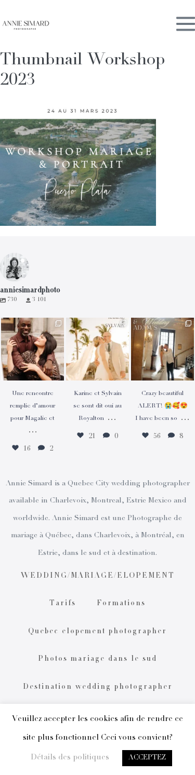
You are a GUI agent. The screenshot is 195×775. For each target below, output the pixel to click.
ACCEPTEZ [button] (147, 758)
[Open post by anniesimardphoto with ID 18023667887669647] (162, 349)
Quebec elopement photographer (97, 631)
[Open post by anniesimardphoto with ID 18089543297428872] (97, 349)
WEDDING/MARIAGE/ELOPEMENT (98, 576)
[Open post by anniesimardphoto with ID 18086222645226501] (32, 349)
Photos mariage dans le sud (97, 659)
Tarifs (62, 603)
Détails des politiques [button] (70, 758)
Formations (121, 603)
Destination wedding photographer (98, 687)
